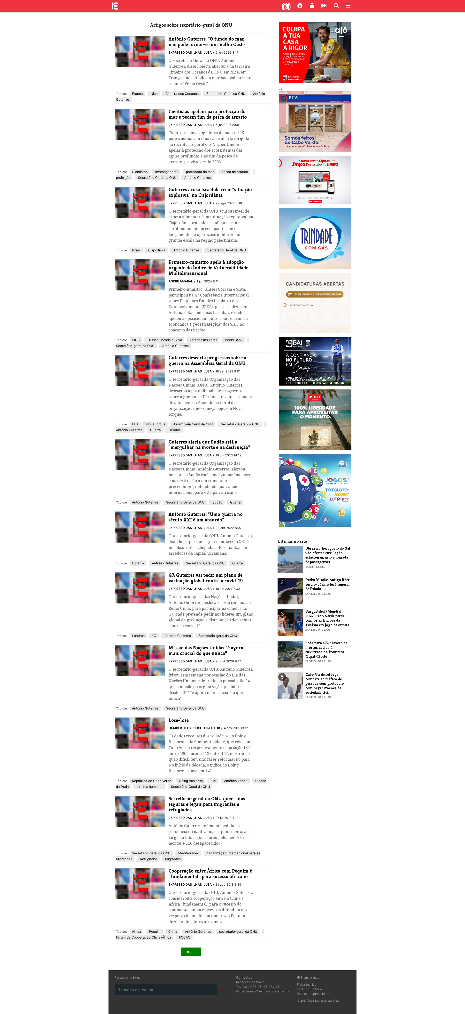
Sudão (216, 502)
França (137, 94)
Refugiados (148, 859)
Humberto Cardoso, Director (194, 728)
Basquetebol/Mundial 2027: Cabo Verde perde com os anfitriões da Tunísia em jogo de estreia (327, 618)
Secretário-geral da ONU (135, 346)
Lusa (208, 52)
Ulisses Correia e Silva (164, 340)
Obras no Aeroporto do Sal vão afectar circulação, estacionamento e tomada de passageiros (327, 555)
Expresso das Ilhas (185, 52)
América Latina (235, 781)
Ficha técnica (306, 984)
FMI (212, 781)
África (136, 931)
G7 (154, 636)
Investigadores (166, 172)
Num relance (309, 977)
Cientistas (139, 172)
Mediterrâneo (188, 853)
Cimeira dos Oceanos (181, 94)
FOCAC (184, 937)
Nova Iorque (155, 424)
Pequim (154, 931)
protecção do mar (199, 172)
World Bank (233, 340)
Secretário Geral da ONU (157, 178)
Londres (138, 636)
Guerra (155, 430)
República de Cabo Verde (151, 781)
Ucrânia (174, 430)
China (172, 931)
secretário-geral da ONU (237, 931)
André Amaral (181, 281)
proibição (123, 178)
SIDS (136, 340)
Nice (154, 94)
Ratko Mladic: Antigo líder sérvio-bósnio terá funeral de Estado (327, 584)
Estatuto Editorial (310, 989)
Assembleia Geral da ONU (192, 424)
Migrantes (172, 859)
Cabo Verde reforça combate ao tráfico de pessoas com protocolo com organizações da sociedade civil (324, 683)
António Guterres (197, 178)
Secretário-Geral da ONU (225, 94)
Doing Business (190, 781)
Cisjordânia (156, 250)
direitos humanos (149, 787)
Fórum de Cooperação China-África (143, 937)
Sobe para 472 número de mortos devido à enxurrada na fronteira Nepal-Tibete (326, 649)
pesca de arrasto (234, 172)
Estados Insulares (203, 340)
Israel (136, 250)
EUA (135, 424)
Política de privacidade (313, 994)
